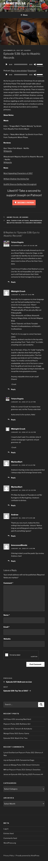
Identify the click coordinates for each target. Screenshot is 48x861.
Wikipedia (7, 151)
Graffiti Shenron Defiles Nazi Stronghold (19, 184)
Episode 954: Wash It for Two (15, 738)
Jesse (5, 765)
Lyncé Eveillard (9, 753)
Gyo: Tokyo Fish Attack (18, 220)
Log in (6, 829)
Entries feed (8, 833)
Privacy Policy (8, 855)
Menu (25, 15)
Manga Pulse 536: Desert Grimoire (25, 765)
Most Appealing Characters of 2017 (18, 173)
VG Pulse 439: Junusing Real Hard (17, 719)
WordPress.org (9, 843)
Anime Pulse (14, 3)
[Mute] (35, 64)
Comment (8, 583)
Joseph (27, 50)
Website (7, 639)
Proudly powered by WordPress (27, 855)
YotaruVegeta (17, 242)
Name (6, 615)
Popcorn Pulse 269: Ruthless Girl (16, 724)
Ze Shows (24, 217)
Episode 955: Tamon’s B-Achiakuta (17, 729)
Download (32, 71)
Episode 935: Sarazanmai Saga (21, 760)
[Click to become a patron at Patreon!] (24, 206)
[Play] (6, 64)
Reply (13, 282)
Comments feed (10, 838)
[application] (24, 64)
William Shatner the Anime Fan (16, 179)
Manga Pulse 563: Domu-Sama (16, 733)
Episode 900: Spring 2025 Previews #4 (27, 774)
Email (6, 627)
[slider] (40, 64)
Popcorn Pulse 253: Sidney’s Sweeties (25, 770)
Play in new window (19, 71)
